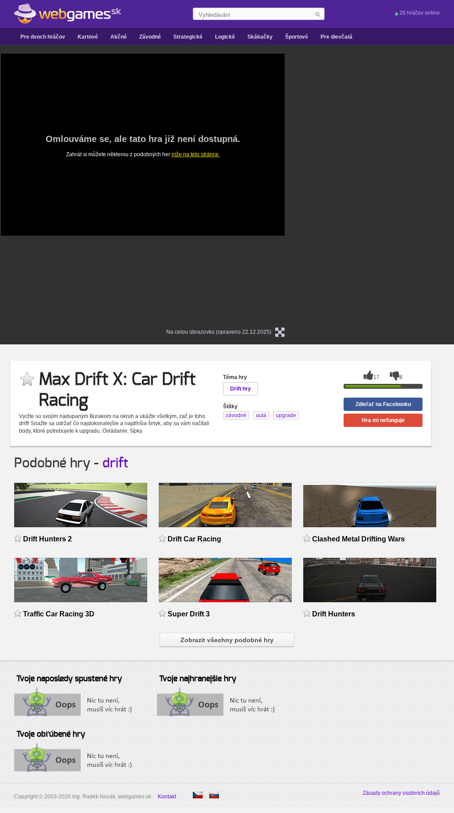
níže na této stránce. (196, 154)
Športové (296, 37)
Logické (225, 37)
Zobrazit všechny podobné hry (227, 639)
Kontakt (167, 796)
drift (115, 463)
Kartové (88, 37)
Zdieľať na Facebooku (383, 404)
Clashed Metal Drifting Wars (358, 539)
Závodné (150, 37)
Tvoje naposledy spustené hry (69, 679)
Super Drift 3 (189, 614)
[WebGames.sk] (67, 14)
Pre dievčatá (336, 37)
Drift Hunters (333, 614)
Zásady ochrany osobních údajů (401, 793)
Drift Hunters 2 (47, 539)
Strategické (188, 37)
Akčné (118, 37)
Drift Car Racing (194, 539)
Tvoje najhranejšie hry (197, 679)
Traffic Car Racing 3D (58, 614)
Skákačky (260, 37)
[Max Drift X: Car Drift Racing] (198, 795)
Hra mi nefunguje (383, 420)
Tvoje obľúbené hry (50, 734)
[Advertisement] (386, 187)
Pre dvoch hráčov (42, 37)
